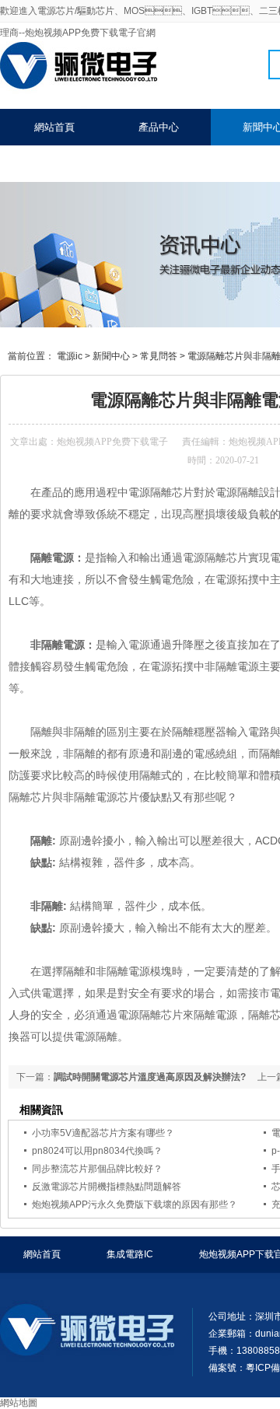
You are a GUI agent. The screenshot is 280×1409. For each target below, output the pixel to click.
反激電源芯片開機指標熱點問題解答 (106, 1186)
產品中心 (158, 127)
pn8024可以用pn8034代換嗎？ (97, 1150)
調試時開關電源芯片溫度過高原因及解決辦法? (150, 1077)
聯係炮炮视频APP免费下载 (93, 164)
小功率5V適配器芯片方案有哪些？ (103, 1133)
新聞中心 (111, 356)
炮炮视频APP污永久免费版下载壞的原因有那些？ (134, 1204)
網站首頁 (54, 127)
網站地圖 (18, 1402)
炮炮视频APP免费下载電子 (112, 441)
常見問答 (158, 356)
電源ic (69, 356)
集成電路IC (130, 1254)
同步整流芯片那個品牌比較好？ (97, 1168)
